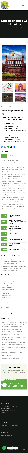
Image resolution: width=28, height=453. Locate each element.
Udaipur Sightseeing (12, 239)
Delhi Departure (10, 249)
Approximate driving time (8, 313)
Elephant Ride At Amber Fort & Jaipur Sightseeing (12, 228)
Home (5, 27)
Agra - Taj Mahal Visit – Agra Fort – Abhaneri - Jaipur (12, 221)
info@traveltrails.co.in (6, 435)
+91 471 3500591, (6, 425)
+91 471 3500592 (15, 425)
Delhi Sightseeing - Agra (11, 216)
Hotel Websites (5, 307)
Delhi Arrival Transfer (12, 156)
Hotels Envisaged (5, 274)
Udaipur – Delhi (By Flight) (11, 244)
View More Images (7, 98)
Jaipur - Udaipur (10, 234)
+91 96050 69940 (15, 386)
